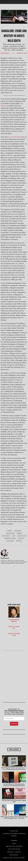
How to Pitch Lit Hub (14, 849)
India (14, 535)
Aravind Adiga (17, 530)
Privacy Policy (14, 855)
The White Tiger (10, 540)
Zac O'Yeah (18, 540)
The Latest (14, 749)
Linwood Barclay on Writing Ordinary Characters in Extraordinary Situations (14, 785)
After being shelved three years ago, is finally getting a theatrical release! (14, 769)
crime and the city (6, 535)
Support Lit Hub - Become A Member (14, 857)
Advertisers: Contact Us (14, 852)
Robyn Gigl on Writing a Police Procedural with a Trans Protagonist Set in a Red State (14, 818)
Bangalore (19, 533)
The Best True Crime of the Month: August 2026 (14, 801)
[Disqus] (14, 583)
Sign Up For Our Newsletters (14, 846)
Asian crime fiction (10, 533)
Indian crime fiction (21, 535)
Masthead (14, 840)
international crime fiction (10, 538)
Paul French (5, 53)
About (14, 843)
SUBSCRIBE (14, 723)
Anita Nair (9, 530)
